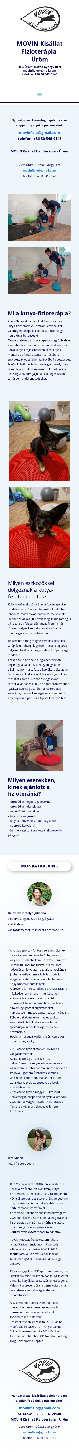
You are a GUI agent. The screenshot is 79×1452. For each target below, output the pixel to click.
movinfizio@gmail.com (39, 132)
